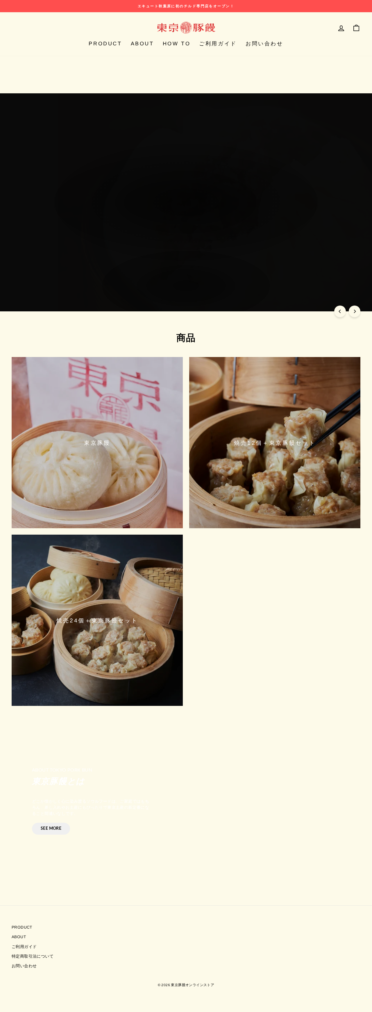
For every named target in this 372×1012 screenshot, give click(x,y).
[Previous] (340, 311)
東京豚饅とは (205, 223)
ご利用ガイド (218, 44)
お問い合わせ (264, 44)
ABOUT (142, 44)
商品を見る (162, 223)
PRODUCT (105, 44)
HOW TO (177, 44)
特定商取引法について (32, 956)
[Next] (354, 311)
